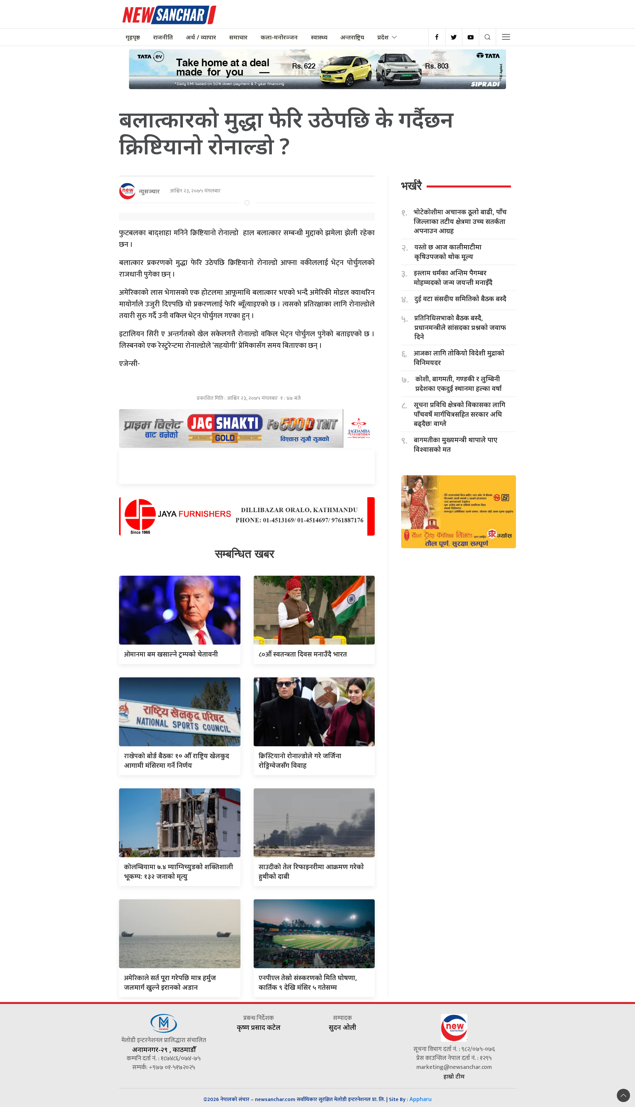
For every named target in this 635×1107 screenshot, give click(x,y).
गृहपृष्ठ (133, 37)
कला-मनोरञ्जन (279, 37)
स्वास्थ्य (319, 37)
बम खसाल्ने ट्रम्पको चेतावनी (171, 654)
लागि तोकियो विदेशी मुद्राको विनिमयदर (459, 357)
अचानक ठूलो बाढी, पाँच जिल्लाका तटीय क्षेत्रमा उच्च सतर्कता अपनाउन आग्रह (460, 221)
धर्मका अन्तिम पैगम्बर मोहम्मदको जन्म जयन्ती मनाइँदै (453, 277)
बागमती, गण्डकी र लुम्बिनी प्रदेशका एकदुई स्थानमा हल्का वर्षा (458, 383)
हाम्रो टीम (454, 1076)
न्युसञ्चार (149, 191)
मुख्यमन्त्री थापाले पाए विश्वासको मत (455, 444)
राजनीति (163, 37)
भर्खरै (411, 185)
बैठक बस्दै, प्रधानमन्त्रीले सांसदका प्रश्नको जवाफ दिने (460, 327)
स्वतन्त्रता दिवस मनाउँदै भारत (303, 654)
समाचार (238, 37)
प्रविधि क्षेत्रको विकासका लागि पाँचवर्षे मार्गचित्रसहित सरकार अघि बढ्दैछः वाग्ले (459, 414)
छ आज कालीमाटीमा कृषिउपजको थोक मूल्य (448, 251)
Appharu (420, 1099)
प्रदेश (383, 37)
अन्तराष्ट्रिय (352, 37)
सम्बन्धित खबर (244, 553)
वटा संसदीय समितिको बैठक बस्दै (460, 299)
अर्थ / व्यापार (201, 37)
